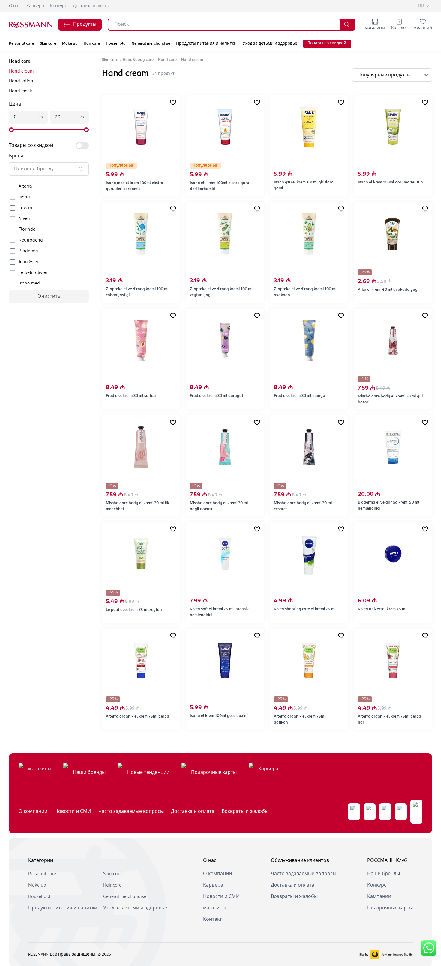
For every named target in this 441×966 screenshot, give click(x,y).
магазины (39, 769)
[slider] (11, 129)
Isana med (29, 283)
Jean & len (29, 262)
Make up (70, 44)
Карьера (35, 6)
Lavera (25, 208)
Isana (24, 197)
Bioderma (28, 251)
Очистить (49, 296)
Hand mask (20, 91)
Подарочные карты (214, 773)
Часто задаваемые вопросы (131, 812)
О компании (33, 812)
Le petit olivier (33, 273)
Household (116, 44)
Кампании (379, 897)
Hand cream (21, 71)
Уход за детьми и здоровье (270, 44)
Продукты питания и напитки (206, 44)
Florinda (27, 229)
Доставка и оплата (92, 6)
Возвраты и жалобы (245, 812)
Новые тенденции (148, 773)
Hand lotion (21, 81)
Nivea (24, 219)
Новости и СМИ (73, 812)
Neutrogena (31, 240)
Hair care (92, 44)
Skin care (48, 44)
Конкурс (58, 6)
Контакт (212, 919)
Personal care (21, 44)
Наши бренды (89, 773)
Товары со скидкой (327, 43)
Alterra (25, 186)
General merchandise (151, 44)
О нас (14, 6)
